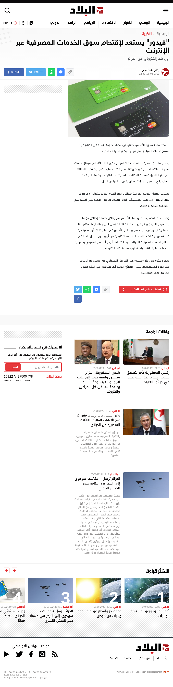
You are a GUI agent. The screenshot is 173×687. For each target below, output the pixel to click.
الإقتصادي (109, 23)
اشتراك (13, 367)
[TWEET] (78, 289)
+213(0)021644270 (42, 672)
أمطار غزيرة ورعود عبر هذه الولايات (149, 613)
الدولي (55, 23)
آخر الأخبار (115, 474)
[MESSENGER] (61, 72)
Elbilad (86, 10)
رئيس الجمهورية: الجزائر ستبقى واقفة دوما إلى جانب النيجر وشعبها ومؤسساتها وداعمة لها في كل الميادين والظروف (98, 382)
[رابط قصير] (70, 72)
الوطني (144, 23)
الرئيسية (163, 23)
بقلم (149, 72)
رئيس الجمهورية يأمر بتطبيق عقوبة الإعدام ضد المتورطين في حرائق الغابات (148, 377)
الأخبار (127, 23)
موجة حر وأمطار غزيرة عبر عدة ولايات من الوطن (99, 613)
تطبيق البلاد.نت (120, 658)
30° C (7, 23)
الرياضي (89, 23)
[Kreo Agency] (166, 672)
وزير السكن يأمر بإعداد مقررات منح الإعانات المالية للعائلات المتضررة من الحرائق (98, 420)
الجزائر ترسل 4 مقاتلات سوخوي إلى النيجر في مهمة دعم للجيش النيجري (97, 483)
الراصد (72, 23)
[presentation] (14, 570)
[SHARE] (78, 299)
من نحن (144, 658)
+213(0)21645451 (17, 672)
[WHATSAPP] (51, 72)
